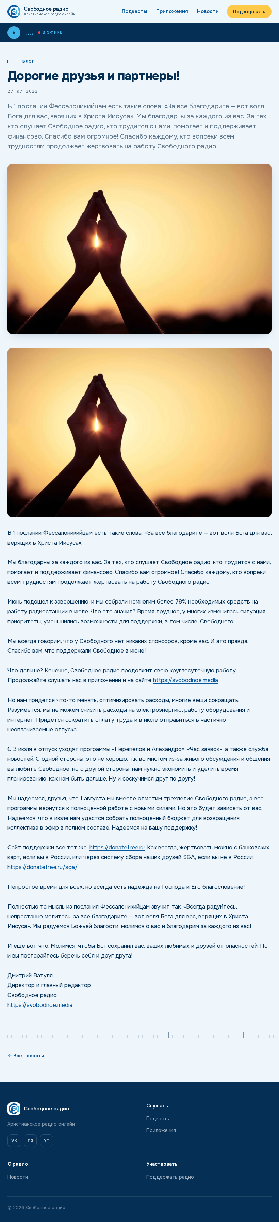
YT (47, 1140)
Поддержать (249, 12)
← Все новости (25, 1055)
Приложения (172, 11)
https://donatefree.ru (117, 847)
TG (30, 1140)
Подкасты (134, 11)
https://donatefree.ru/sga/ (42, 867)
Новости (208, 11)
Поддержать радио (170, 1177)
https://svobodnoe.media (185, 680)
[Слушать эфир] (13, 32)
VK (14, 1140)
